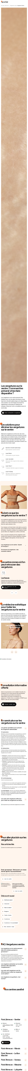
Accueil (2, 5)
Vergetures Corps (13, 5)
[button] (12, 652)
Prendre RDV (15, 1069)
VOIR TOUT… (7, 5)
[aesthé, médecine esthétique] (4, 2)
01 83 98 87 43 (6, 1031)
